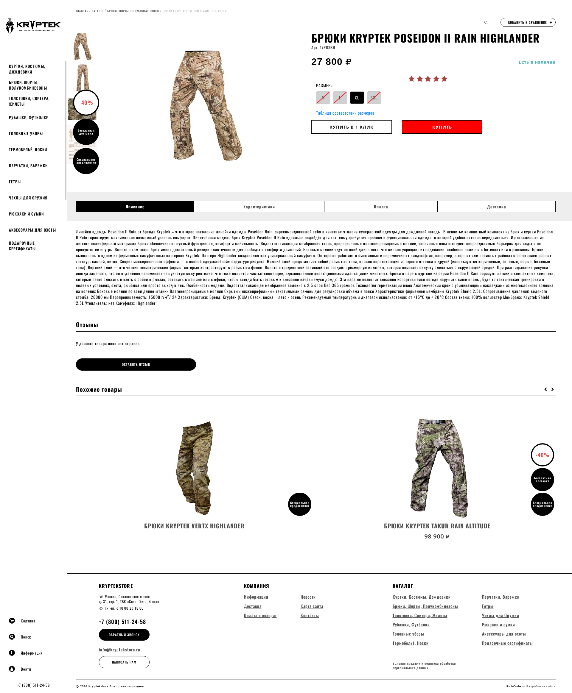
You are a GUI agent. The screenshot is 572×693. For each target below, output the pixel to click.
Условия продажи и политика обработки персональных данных (424, 665)
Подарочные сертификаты (22, 246)
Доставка (496, 207)
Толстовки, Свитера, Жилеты (29, 101)
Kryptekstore (116, 585)
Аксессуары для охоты (32, 230)
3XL (374, 97)
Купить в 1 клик (351, 127)
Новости (308, 597)
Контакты (310, 615)
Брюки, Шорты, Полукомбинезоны (28, 85)
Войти (26, 669)
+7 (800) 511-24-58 (33, 685)
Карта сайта (312, 606)
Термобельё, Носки (28, 149)
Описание (135, 207)
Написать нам (124, 662)
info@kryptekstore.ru (119, 650)
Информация (32, 653)
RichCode (514, 686)
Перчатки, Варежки (28, 165)
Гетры (15, 182)
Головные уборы (26, 133)
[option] (204, 105)
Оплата (381, 207)
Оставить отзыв (136, 364)
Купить (442, 127)
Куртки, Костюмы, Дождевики (27, 69)
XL (357, 97)
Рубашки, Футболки (29, 117)
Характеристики (259, 207)
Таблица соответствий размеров (345, 113)
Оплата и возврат (260, 615)
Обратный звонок (124, 634)
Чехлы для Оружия (28, 198)
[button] (546, 389)
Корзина (28, 621)
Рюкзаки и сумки (26, 214)
